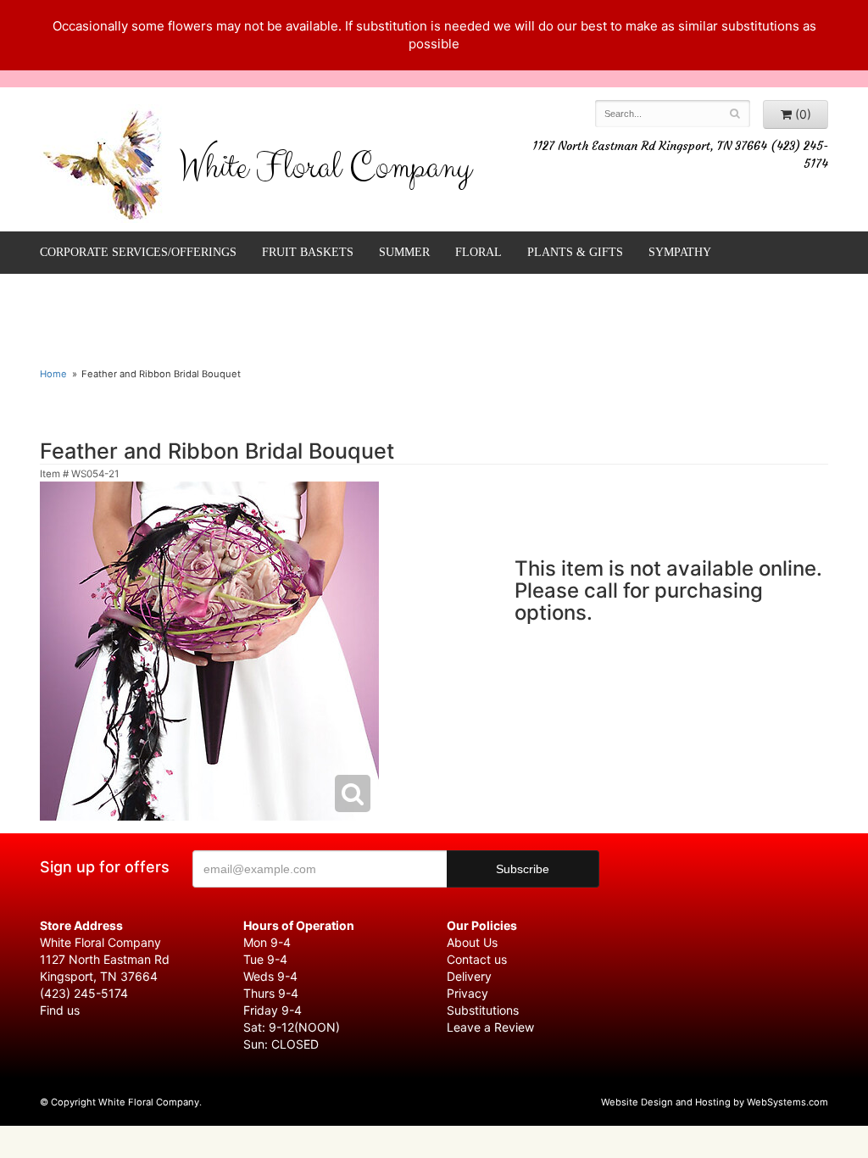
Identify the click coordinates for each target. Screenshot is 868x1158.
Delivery (469, 976)
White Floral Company (325, 171)
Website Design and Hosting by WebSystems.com (714, 1102)
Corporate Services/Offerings (138, 252)
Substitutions (483, 1010)
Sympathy (679, 252)
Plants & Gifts (575, 252)
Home (53, 374)
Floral (478, 252)
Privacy (467, 993)
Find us (60, 1010)
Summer (404, 252)
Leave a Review (490, 1027)
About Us (472, 942)
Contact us (477, 959)
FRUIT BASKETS (307, 252)
